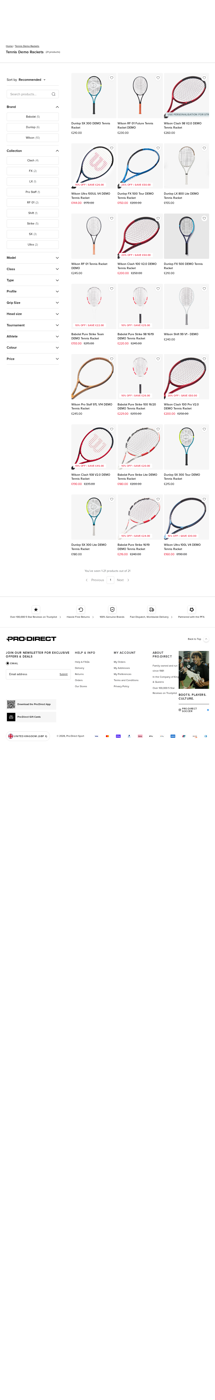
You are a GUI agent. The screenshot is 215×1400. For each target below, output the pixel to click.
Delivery (79, 668)
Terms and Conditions (126, 680)
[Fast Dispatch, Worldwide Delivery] (151, 612)
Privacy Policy (121, 686)
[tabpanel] (38, 674)
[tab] (12, 663)
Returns (79, 674)
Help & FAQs (82, 662)
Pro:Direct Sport (75, 736)
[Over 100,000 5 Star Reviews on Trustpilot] (36, 612)
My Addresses (122, 668)
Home (9, 46)
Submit (64, 674)
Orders (79, 680)
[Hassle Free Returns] (81, 612)
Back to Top (194, 639)
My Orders (120, 662)
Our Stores (81, 686)
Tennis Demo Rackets (27, 46)
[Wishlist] (112, 78)
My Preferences (122, 674)
